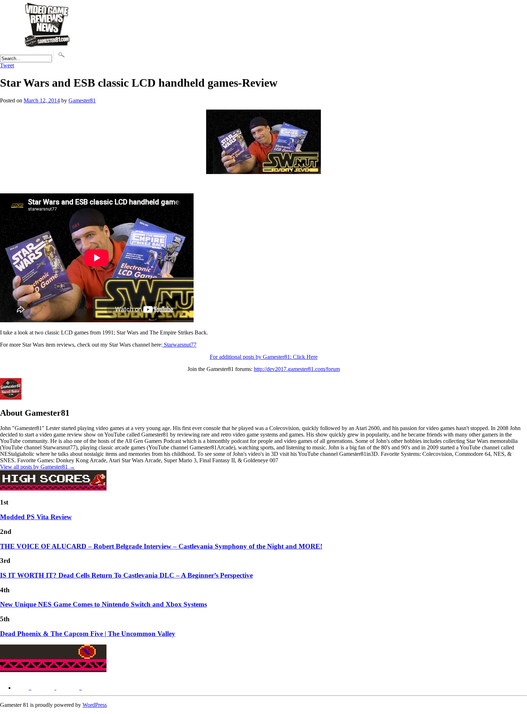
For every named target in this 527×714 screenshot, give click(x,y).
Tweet (7, 65)
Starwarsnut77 (179, 345)
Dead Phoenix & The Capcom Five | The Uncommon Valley (87, 633)
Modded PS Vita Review (36, 517)
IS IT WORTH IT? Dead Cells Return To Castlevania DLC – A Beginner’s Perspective (126, 575)
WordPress (94, 705)
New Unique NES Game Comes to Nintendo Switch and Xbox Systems (103, 604)
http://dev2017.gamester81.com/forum (297, 369)
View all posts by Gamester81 (37, 467)
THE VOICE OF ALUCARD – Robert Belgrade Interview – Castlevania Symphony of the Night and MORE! (161, 546)
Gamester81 (82, 100)
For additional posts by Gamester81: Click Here (264, 357)
